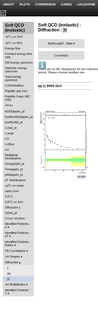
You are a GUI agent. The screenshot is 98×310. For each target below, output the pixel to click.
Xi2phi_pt (11, 212)
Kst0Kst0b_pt (14, 122)
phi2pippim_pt (14, 174)
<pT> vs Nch (14, 37)
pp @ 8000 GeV (50, 86)
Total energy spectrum (13, 78)
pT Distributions (15, 180)
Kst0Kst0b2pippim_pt (19, 116)
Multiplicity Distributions (13, 156)
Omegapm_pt (14, 169)
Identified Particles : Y (17, 291)
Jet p (9, 105)
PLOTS (25, 4)
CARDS (66, 4)
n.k (7, 149)
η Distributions (14, 85)
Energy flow (12, 48)
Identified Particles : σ (17, 225)
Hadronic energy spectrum (16, 69)
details (81, 176)
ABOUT (8, 4)
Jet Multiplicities (15, 284)
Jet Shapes (12, 256)
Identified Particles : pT (17, 234)
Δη (9, 273)
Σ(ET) (9, 196)
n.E (7, 138)
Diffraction (11, 262)
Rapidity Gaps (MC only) (17, 98)
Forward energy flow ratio (18, 55)
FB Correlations (15, 250)
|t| (8, 279)
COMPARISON (45, 4)
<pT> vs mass (14, 185)
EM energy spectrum (19, 62)
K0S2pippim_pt (14, 111)
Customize (61, 55)
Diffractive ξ (12, 207)
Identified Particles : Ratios (17, 243)
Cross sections (15, 218)
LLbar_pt (11, 127)
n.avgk (9, 133)
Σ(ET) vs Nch (14, 202)
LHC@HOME (86, 4)
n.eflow (9, 144)
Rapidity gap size (16, 91)
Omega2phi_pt (14, 163)
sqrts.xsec (12, 191)
